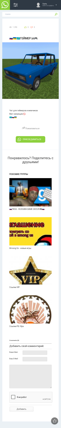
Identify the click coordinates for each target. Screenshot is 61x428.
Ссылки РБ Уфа (16, 326)
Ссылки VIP (14, 287)
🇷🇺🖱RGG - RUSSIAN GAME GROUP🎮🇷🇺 (26, 209)
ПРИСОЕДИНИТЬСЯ (32, 139)
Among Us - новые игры (20, 248)
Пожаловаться (32, 128)
